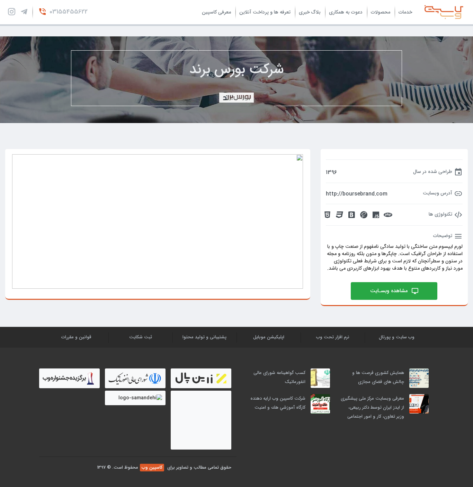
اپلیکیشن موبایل (268, 337)
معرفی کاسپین (216, 12)
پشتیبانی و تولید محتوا (204, 337)
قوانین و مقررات (76, 337)
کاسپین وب (152, 467)
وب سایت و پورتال (396, 337)
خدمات (405, 12)
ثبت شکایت (140, 337)
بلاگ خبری (310, 12)
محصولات (380, 12)
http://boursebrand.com (356, 194)
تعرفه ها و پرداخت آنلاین (265, 12)
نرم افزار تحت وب (332, 337)
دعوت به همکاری (346, 12)
